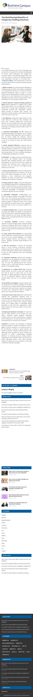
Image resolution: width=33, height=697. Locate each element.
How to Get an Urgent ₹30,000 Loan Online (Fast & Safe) (16, 405)
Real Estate (4, 540)
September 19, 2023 (7, 23)
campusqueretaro (26, 695)
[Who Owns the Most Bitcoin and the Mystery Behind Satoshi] (5, 498)
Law (3, 530)
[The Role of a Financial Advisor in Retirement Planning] (5, 505)
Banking (4, 515)
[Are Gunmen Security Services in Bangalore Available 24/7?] (5, 490)
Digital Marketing (6, 520)
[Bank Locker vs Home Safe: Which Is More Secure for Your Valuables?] (5, 474)
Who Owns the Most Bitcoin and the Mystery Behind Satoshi (19, 495)
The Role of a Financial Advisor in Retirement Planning (15, 414)
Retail (3, 543)
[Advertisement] (17, 55)
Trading (3, 551)
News (3, 538)
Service (3, 546)
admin (15, 23)
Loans (3, 533)
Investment (4, 528)
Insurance (4, 525)
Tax (2, 548)
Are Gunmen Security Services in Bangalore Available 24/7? (16, 407)
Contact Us (4, 691)
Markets (4, 535)
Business (4, 517)
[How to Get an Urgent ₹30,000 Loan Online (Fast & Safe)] (5, 482)
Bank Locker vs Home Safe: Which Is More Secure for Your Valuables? (19, 472)
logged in (10, 392)
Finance (3, 522)
